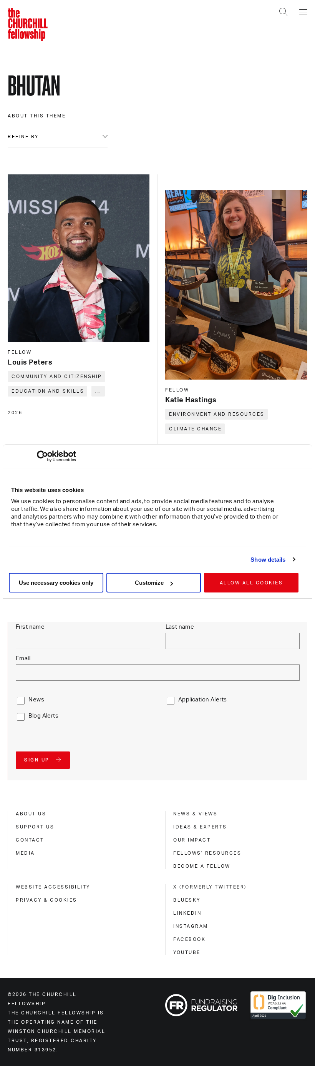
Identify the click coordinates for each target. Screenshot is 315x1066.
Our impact (192, 840)
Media (25, 853)
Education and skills (48, 391)
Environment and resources (217, 414)
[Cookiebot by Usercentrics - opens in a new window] (42, 456)
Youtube (187, 952)
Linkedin (187, 913)
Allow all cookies (251, 583)
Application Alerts (202, 700)
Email (23, 658)
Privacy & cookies (46, 900)
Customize (149, 582)
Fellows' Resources (207, 853)
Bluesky (187, 900)
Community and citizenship (57, 376)
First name (30, 627)
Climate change (195, 429)
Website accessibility (53, 887)
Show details (267, 559)
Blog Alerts (43, 716)
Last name (180, 627)
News (36, 700)
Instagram (190, 926)
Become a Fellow (201, 866)
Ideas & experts (200, 827)
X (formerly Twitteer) (210, 887)
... (98, 391)
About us (31, 814)
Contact (30, 840)
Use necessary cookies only (56, 582)
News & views (195, 814)
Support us (35, 827)
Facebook (189, 939)
